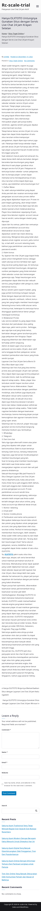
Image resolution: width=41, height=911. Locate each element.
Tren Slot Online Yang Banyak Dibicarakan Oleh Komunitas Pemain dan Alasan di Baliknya (19, 877)
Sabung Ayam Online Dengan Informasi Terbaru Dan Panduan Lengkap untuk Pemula (18, 864)
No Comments (29, 61)
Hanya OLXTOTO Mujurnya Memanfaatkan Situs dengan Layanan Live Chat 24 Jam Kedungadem (20, 691)
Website (5, 773)
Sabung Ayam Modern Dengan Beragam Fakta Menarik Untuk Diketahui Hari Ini (19, 840)
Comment (6, 730)
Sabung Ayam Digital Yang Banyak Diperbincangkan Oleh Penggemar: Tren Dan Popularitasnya (19, 851)
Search (4, 806)
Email (4, 762)
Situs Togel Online (16, 61)
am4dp (6, 57)
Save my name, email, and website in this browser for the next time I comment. (19, 784)
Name (5, 752)
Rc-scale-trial (16, 5)
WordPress (24, 907)
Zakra (14, 907)
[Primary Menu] (37, 6)
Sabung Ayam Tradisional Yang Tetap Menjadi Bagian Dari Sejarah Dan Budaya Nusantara (19, 828)
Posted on (21, 57)
